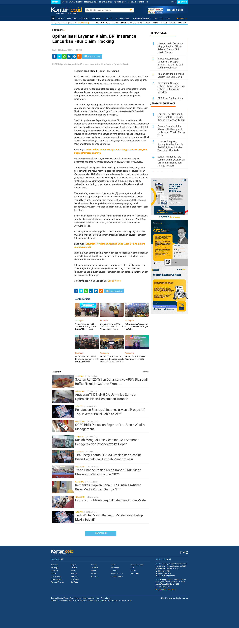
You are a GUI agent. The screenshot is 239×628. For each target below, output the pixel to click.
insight (60, 18)
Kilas (132, 568)
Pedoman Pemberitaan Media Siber (87, 598)
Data (168, 18)
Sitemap (54, 598)
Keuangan (84, 18)
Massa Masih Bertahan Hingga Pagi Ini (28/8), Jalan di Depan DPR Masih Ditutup (170, 48)
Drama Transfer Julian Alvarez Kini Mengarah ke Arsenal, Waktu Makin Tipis (171, 131)
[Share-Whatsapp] (64, 56)
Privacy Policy (105, 598)
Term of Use (68, 598)
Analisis (93, 565)
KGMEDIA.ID (131, 2)
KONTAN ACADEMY (76, 2)
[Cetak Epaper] (165, 13)
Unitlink (114, 570)
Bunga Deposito (117, 573)
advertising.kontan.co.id (166, 589)
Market (113, 565)
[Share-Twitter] (59, 56)
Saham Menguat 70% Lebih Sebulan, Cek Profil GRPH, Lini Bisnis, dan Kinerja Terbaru (171, 161)
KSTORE (64, 2)
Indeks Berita (101, 533)
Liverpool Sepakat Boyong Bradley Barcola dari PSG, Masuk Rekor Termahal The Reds (170, 146)
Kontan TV (95, 576)
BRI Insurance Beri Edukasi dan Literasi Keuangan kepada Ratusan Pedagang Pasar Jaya (112, 359)
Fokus (73, 570)
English (73, 565)
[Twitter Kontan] (183, 552)
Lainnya (183, 18)
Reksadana (115, 568)
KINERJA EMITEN (105, 2)
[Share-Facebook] (54, 56)
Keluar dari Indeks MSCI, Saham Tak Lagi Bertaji (170, 75)
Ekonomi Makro (117, 576)
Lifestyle (158, 18)
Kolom (93, 570)
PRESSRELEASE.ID (91, 2)
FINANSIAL (58, 30)
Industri (96, 18)
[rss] (79, 56)
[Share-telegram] (74, 56)
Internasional (123, 18)
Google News (114, 280)
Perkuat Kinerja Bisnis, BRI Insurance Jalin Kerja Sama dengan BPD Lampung (85, 326)
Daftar (184, 2)
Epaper (55, 2)
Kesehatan (75, 579)
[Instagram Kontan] (187, 552)
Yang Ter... (74, 576)
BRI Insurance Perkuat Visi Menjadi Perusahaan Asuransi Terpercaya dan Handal (111, 326)
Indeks (146, 371)
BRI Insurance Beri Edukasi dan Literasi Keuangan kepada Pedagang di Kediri (86, 359)
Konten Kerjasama (137, 565)
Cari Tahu (74, 582)
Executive (94, 568)
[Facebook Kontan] (181, 552)
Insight (93, 573)
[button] (131, 10)
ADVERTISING (143, 2)
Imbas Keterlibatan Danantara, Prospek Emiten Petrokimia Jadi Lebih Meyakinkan (170, 63)
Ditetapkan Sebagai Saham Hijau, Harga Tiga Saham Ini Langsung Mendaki (171, 88)
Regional (74, 573)
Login (173, 2)
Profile (60, 598)
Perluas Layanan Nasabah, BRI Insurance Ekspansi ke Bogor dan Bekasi (137, 326)
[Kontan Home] (53, 18)
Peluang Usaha (56, 579)
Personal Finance (142, 18)
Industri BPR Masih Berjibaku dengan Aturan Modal (110, 500)
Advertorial (135, 573)
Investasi (71, 18)
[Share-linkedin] (69, 56)
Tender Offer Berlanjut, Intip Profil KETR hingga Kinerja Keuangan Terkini (171, 116)
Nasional (108, 18)
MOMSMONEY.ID (120, 2)
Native (133, 570)
